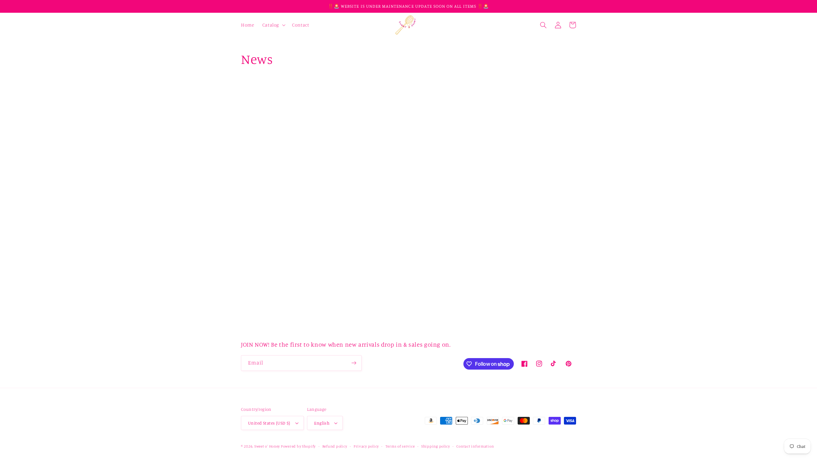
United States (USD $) (269, 422)
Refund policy (334, 446)
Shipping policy (435, 446)
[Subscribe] (354, 363)
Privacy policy (366, 446)
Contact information (475, 446)
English (321, 422)
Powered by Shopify (298, 446)
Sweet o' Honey (267, 446)
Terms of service (400, 446)
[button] (273, 25)
